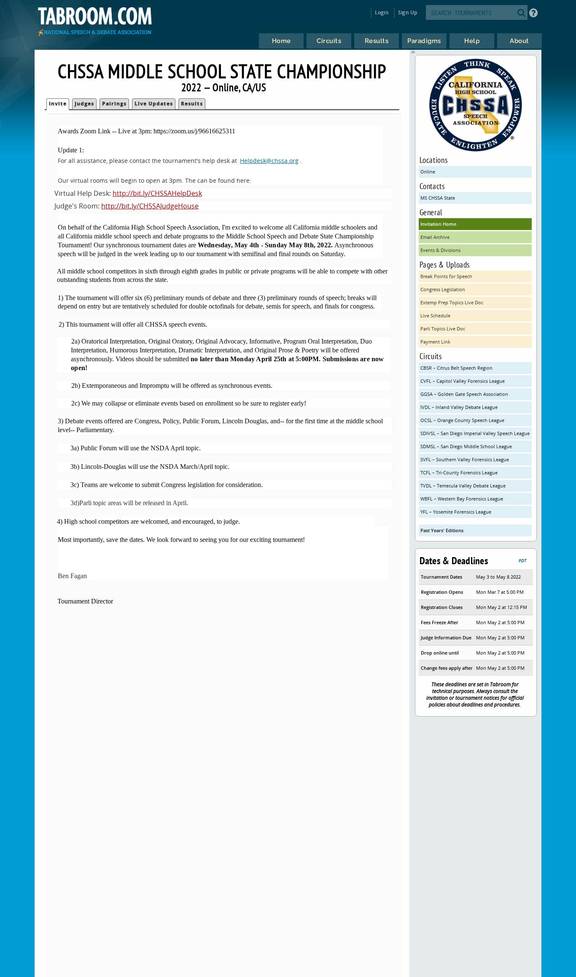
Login (382, 12)
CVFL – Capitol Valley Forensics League (462, 381)
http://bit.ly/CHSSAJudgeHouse (150, 206)
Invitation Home (438, 224)
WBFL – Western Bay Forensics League (461, 498)
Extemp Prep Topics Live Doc (451, 302)
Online (427, 171)
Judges (84, 103)
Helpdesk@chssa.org (269, 161)
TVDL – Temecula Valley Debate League (463, 485)
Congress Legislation (442, 289)
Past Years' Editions (441, 530)
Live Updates (154, 103)
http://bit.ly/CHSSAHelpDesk (157, 193)
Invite (58, 103)
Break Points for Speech (446, 276)
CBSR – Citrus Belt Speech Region (456, 368)
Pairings (114, 103)
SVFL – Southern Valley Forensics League (464, 459)
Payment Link (435, 341)
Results (192, 103)
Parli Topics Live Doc (442, 328)
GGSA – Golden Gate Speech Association (464, 394)
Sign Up (407, 12)
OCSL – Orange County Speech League (462, 420)
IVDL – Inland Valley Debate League (459, 407)
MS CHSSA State (437, 198)
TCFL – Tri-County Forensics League (459, 472)
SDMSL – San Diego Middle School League (466, 446)
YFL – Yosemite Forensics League (455, 512)
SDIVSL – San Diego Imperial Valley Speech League (475, 433)
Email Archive (434, 237)
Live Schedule (435, 315)
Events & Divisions (440, 250)
